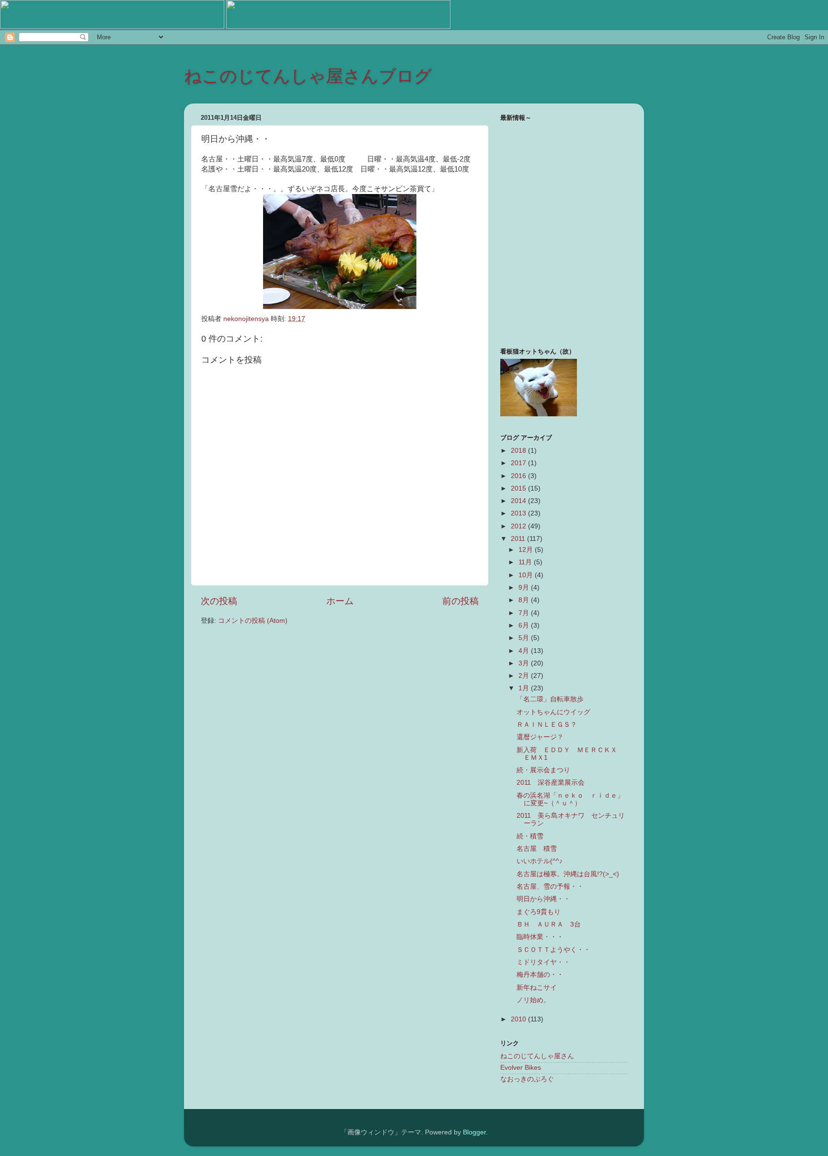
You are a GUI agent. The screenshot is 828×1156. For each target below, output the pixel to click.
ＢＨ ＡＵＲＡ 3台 (549, 924)
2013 (519, 513)
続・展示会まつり (543, 770)
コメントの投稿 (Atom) (253, 620)
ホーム (340, 601)
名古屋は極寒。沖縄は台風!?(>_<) (568, 874)
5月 (524, 637)
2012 (519, 526)
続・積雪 (530, 836)
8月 (524, 600)
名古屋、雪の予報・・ (550, 886)
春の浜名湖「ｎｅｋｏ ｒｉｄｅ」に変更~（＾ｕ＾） (570, 799)
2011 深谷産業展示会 (551, 782)
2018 (519, 450)
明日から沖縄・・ (543, 899)
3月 (524, 663)
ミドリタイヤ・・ (543, 962)
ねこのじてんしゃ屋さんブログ (308, 76)
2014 (519, 500)
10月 (526, 575)
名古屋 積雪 (537, 848)
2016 (519, 476)
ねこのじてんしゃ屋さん (537, 1056)
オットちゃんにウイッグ (553, 712)
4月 (524, 650)
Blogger (474, 1132)
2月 (524, 675)
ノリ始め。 (533, 1000)
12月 (526, 549)
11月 (526, 562)
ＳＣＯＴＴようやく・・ (553, 949)
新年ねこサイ (537, 987)
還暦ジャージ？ (540, 737)
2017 (519, 463)
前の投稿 (460, 601)
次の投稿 (219, 601)
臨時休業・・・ (540, 936)
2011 (519, 538)
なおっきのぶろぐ (527, 1079)
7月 (524, 613)
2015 (519, 488)
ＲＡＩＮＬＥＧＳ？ (547, 724)
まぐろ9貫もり (539, 912)
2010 (519, 1019)
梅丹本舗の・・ (540, 974)
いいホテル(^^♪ (540, 861)
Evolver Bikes (520, 1067)
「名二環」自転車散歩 (550, 699)
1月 (524, 688)
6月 (524, 625)
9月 (524, 587)
